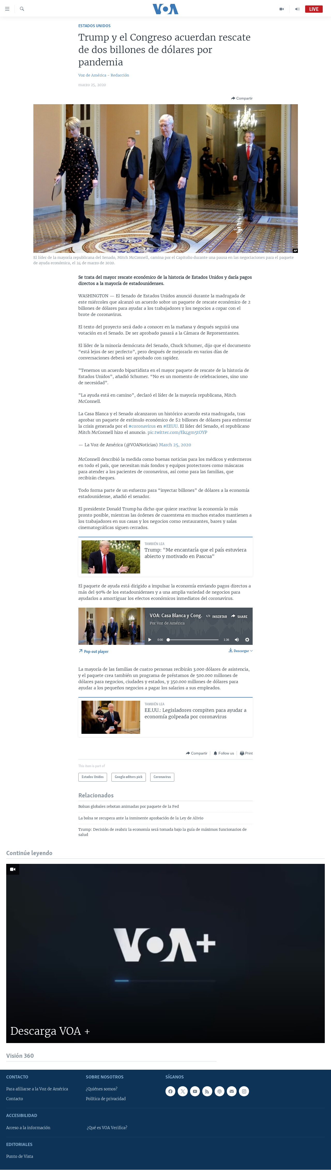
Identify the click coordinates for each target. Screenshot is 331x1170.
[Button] (242, 98)
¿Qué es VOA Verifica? (107, 1128)
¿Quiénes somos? (101, 1089)
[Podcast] (219, 1091)
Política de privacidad (106, 1099)
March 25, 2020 (175, 444)
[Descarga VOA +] (165, 953)
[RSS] (207, 1091)
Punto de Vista (19, 1156)
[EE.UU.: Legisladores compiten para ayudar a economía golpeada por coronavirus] (110, 717)
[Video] (282, 9)
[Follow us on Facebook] (170, 1091)
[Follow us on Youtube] (195, 1091)
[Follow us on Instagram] (244, 1091)
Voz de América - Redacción (103, 75)
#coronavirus (142, 426)
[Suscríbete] (232, 1091)
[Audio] (297, 9)
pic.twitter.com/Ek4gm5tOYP (177, 432)
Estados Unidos (94, 26)
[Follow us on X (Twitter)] (182, 1091)
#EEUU (170, 426)
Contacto (14, 1099)
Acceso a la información (28, 1128)
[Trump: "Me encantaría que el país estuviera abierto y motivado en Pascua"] (110, 556)
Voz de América (171, 623)
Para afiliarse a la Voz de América (37, 1089)
